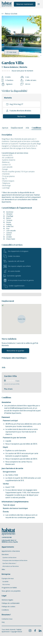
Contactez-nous (7, 619)
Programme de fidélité (9, 588)
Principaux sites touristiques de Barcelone (15, 560)
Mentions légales (7, 600)
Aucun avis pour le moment (22, 71)
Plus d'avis (8, 389)
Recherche (21, 116)
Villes (3, 569)
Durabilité (5, 581)
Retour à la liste (11, 13)
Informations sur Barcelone (11, 566)
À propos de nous (8, 578)
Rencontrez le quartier (15, 351)
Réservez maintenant (24, 4)
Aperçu (5, 127)
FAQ (3, 622)
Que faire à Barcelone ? (9, 563)
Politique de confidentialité (11, 603)
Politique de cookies (8, 607)
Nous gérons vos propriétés (11, 591)
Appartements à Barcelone (11, 551)
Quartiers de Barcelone (9, 557)
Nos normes (6, 584)
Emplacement (17, 127)
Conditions (36, 127)
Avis (27, 127)
